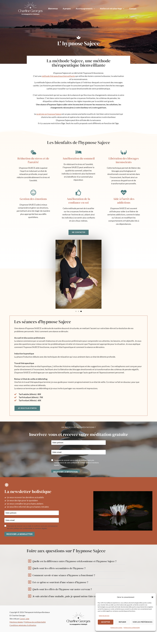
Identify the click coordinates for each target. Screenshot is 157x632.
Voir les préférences (142, 622)
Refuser (122, 622)
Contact (132, 8)
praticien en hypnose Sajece (49, 114)
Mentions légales (16, 622)
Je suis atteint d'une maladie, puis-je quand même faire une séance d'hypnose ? (77, 596)
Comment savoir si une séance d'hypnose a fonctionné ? (64, 575)
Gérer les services (104, 615)
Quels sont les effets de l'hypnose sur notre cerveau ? (62, 589)
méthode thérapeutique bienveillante (58, 76)
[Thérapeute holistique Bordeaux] (102, 597)
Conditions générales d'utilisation (23, 625)
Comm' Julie (24, 619)
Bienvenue (53, 8)
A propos (67, 8)
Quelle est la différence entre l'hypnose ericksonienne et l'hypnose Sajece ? (74, 561)
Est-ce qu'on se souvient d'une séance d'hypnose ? (60, 582)
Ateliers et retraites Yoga (111, 8)
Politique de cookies (116, 627)
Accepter (105, 622)
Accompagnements (84, 8)
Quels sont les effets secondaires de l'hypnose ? (59, 568)
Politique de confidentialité (132, 627)
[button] (152, 597)
